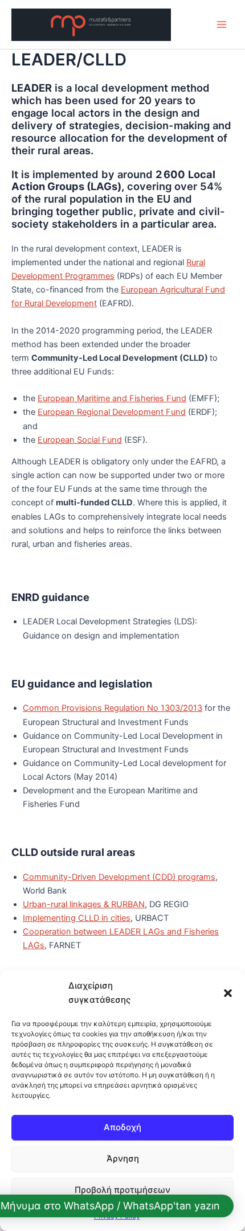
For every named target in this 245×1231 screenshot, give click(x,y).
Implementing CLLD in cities (76, 918)
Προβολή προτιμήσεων (122, 1189)
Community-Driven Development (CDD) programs (119, 877)
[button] (228, 993)
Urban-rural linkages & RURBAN (84, 904)
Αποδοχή (122, 1127)
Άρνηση (123, 1158)
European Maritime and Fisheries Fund (112, 398)
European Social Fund (80, 440)
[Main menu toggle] (222, 24)
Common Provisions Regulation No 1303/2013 (112, 708)
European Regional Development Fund (112, 412)
